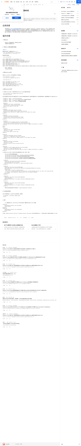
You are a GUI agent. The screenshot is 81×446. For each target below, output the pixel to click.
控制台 (72, 1)
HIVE (20, 217)
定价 (24, 1)
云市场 (27, 1)
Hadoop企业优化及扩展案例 (66, 42)
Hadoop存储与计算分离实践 (66, 51)
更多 (77, 30)
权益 (21, 1)
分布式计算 (10, 247)
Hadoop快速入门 (64, 40)
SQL (17, 217)
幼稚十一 (4, 322)
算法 (13, 297)
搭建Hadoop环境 (64, 63)
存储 (6, 297)
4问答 (21, 444)
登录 (78, 1)
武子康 (4, 247)
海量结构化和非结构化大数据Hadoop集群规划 (69, 55)
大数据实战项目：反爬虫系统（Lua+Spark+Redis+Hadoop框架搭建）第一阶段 (69, 33)
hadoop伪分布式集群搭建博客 (14, 28)
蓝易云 (4, 297)
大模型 (11, 1)
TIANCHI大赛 (35, 4)
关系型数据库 (25, 217)
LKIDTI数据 (4, 272)
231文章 (17, 444)
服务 (32, 1)
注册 (74, 1)
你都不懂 (4, 313)
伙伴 (30, 1)
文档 (67, 1)
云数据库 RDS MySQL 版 (11, 217)
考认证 (31, 4)
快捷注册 (7, 17)
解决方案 (17, 1)
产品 (14, 1)
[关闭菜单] (2, 2)
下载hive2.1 (5, 49)
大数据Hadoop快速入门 (65, 37)
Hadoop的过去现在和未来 (65, 53)
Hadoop (14, 264)
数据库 (32, 217)
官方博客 (27, 4)
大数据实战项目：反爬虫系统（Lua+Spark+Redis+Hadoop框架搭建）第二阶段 (69, 35)
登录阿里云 (17, 17)
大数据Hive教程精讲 (64, 44)
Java (29, 217)
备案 (69, 1)
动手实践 (23, 4)
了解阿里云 (36, 1)
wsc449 (7, 444)
